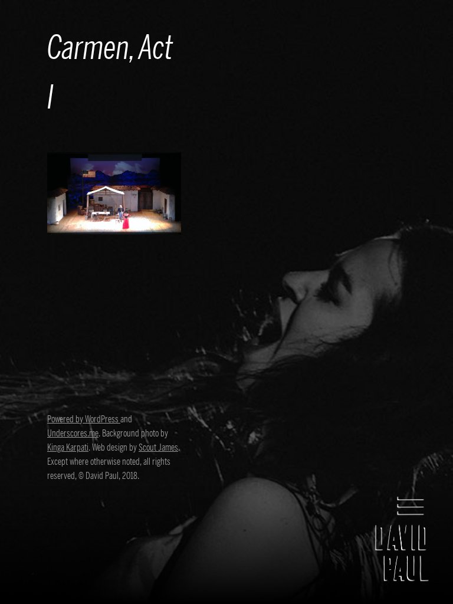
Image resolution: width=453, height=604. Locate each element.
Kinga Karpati (67, 447)
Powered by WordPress (83, 419)
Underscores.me (73, 433)
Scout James (158, 447)
